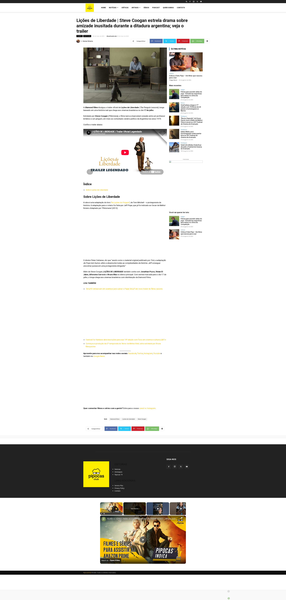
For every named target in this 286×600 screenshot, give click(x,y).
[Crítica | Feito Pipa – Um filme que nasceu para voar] (186, 61)
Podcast (156, 7)
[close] (144, 591)
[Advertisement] (186, 259)
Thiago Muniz (173, 80)
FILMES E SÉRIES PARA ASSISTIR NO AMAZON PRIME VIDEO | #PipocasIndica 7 (142, 519)
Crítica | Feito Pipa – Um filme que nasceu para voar (191, 233)
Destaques (184, 116)
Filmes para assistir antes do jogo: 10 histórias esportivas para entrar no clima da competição (191, 94)
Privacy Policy (119, 488)
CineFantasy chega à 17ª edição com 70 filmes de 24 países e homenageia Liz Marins (191, 108)
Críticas (124, 7)
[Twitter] (197, 1)
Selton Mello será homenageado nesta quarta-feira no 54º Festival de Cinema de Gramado (191, 134)
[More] (207, 41)
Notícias (112, 7)
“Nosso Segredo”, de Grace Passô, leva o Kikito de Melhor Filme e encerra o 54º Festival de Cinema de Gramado (192, 121)
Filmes (79, 36)
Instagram (148, 353)
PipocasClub (87, 573)
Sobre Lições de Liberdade (97, 190)
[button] (186, 1)
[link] (103, 519)
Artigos (135, 7)
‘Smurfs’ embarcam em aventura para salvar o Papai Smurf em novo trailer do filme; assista (124, 289)
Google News (99, 356)
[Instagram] (193, 1)
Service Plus (119, 485)
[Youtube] (201, 1)
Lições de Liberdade (128, 419)
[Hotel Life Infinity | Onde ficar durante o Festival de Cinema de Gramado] (174, 147)
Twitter (140, 353)
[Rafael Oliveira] (78, 41)
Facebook (132, 353)
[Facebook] (190, 1)
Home (103, 7)
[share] (181, 518)
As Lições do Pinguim (120, 202)
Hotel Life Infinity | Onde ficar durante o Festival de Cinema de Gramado (191, 147)
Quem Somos (168, 7)
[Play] (101, 513)
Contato (181, 7)
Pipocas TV (119, 475)
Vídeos (146, 7)
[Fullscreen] (121, 513)
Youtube (156, 353)
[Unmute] (104, 513)
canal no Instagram (147, 408)
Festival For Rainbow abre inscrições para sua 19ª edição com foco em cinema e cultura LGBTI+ (126, 340)
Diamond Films (114, 419)
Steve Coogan (142, 419)
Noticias (87, 36)
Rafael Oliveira (88, 41)
